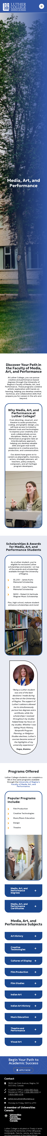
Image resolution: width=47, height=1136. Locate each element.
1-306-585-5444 (31, 1090)
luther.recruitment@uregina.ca (21, 1098)
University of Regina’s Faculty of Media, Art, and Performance (25, 784)
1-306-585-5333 (31, 1092)
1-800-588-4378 (15, 1094)
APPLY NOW (24, 1070)
